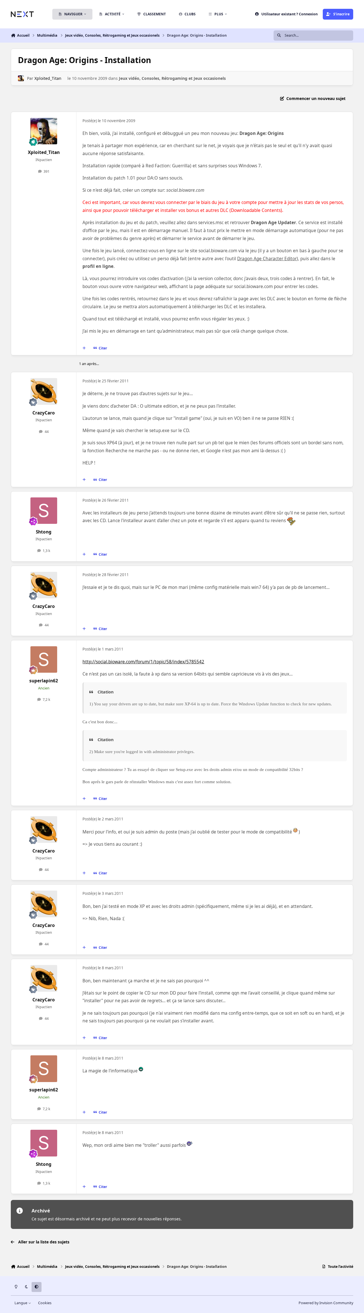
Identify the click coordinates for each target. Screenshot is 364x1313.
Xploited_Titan (47, 78)
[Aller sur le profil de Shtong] (43, 510)
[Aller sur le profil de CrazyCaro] (43, 391)
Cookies (44, 1303)
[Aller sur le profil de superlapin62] (43, 659)
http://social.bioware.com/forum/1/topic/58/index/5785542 (143, 662)
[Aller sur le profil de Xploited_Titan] (21, 78)
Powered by (326, 1303)
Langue (21, 1303)
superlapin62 (43, 681)
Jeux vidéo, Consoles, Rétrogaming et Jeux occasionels (172, 78)
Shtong (43, 532)
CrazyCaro (43, 413)
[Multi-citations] (84, 348)
